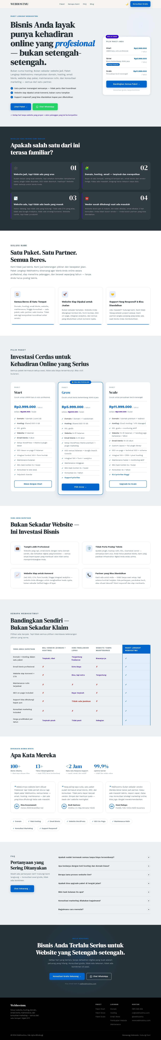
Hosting (113, 1013)
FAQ (85, 4)
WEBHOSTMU (20, 4)
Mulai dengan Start (33, 484)
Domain (113, 1009)
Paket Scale (100, 1017)
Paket (62, 4)
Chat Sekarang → (22, 888)
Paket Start (100, 1009)
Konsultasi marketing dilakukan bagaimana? (103, 901)
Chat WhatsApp (46, 107)
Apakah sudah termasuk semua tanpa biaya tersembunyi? (103, 857)
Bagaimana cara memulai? (103, 909)
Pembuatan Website (118, 1020)
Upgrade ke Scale (127, 484)
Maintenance (115, 1024)
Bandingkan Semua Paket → (126, 84)
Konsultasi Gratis (140, 4)
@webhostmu (137, 1017)
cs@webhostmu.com (88, 984)
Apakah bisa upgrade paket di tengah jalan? (103, 883)
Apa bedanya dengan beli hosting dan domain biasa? (103, 866)
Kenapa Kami (73, 4)
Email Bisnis (115, 1017)
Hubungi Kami (145, 1035)
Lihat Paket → (21, 107)
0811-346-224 (137, 1009)
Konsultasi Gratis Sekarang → (67, 976)
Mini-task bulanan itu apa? (103, 892)
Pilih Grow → (80, 487)
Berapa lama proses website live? (103, 875)
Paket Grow (100, 1013)
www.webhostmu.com (141, 1020)
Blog (92, 4)
